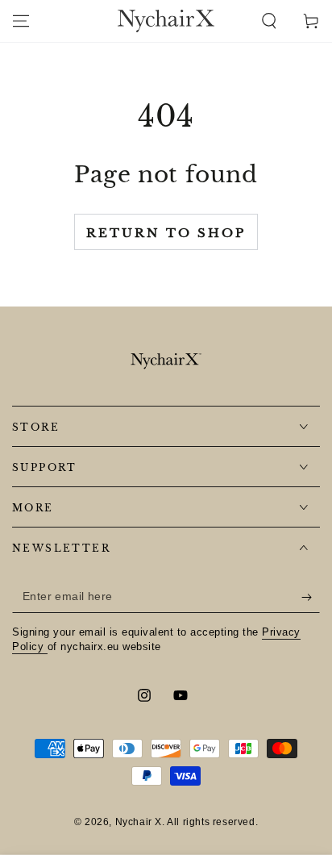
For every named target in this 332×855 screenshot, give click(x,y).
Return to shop (166, 232)
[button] (269, 21)
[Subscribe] (310, 597)
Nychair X (138, 822)
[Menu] (21, 21)
